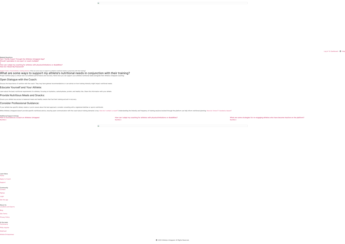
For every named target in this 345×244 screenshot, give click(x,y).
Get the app (4, 200)
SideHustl (3, 231)
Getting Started (24, 71)
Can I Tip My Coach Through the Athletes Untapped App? (22, 59)
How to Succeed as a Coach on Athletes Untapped (19, 117)
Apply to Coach (5, 179)
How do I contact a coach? (108, 111)
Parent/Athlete (14, 71)
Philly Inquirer (4, 227)
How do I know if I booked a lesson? (219, 111)
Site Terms (3, 214)
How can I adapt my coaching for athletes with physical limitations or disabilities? (31, 65)
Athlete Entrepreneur (7, 234)
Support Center (4, 71)
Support (3, 182)
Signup (2, 193)
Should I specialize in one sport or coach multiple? (19, 61)
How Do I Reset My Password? (12, 67)
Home (2, 175)
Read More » (3, 119)
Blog (1, 210)
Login (2, 196)
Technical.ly (4, 224)
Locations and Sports (7, 207)
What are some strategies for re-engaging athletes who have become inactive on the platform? (267, 117)
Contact (2, 189)
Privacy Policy (5, 217)
